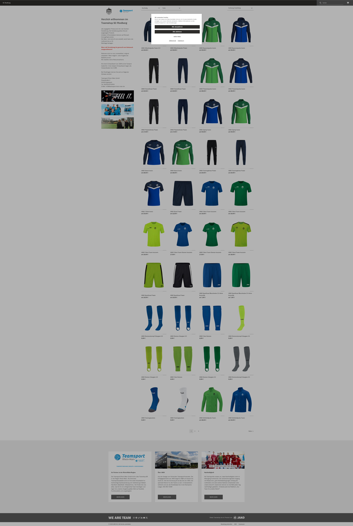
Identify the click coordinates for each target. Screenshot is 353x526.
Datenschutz (172, 40)
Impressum (181, 40)
